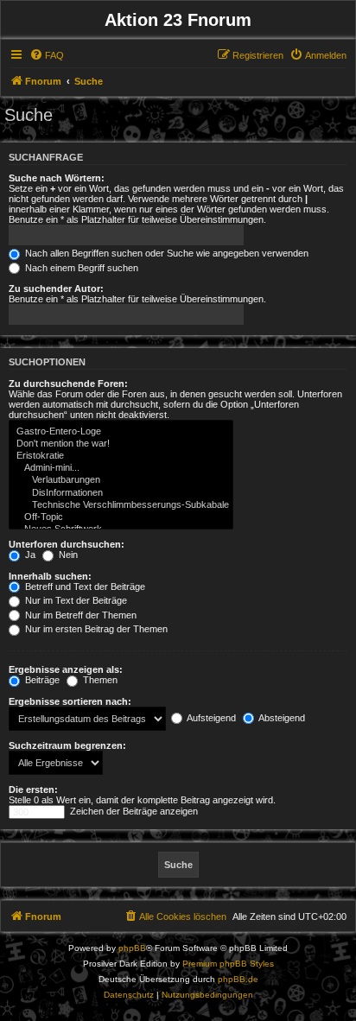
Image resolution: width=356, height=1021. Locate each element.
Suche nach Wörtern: (57, 178)
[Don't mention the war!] (121, 444)
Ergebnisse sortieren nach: (70, 701)
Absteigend (281, 718)
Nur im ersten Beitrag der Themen (95, 629)
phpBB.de (238, 979)
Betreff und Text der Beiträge (83, 586)
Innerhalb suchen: (50, 576)
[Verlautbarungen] (121, 480)
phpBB (132, 948)
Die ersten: (33, 789)
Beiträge (41, 680)
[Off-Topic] (121, 517)
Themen (99, 680)
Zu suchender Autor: (56, 288)
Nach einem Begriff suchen (80, 268)
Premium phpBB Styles (228, 963)
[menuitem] (46, 55)
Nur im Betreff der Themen (79, 615)
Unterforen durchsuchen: (66, 544)
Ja (28, 554)
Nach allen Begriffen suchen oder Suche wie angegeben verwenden (165, 253)
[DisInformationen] (121, 493)
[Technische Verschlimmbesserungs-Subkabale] (121, 505)
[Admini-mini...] (121, 468)
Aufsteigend (210, 718)
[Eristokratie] (121, 456)
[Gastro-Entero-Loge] (121, 432)
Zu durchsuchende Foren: (68, 383)
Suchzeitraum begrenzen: (67, 745)
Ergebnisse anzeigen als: (66, 669)
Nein (67, 554)
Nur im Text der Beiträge (74, 600)
